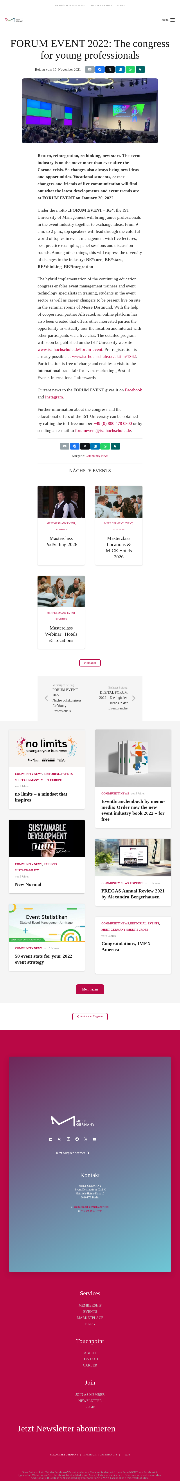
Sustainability (27, 870)
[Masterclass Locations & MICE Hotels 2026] (118, 501)
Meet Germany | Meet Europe (38, 780)
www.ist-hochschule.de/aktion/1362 (104, 356)
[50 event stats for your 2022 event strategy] (47, 923)
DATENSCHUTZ (108, 1454)
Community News (97, 455)
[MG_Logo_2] (72, 1121)
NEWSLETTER (90, 1401)
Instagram (54, 396)
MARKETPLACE (90, 1318)
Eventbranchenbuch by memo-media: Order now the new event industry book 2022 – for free (133, 810)
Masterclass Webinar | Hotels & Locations (61, 634)
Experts (50, 864)
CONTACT (90, 1359)
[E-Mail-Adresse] (94, 1139)
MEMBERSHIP (90, 1305)
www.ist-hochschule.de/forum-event (70, 349)
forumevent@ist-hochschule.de (103, 430)
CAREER (90, 1365)
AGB (127, 1454)
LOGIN (90, 1407)
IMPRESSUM (90, 1454)
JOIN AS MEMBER (90, 1394)
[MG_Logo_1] (14, 20)
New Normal (28, 884)
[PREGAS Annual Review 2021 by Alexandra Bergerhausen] (133, 857)
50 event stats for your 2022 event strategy (43, 959)
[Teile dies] (99, 69)
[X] (85, 1139)
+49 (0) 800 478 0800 (113, 423)
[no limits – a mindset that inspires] (47, 748)
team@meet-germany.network (91, 1206)
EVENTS (90, 1311)
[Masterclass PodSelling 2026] (61, 501)
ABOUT (90, 1353)
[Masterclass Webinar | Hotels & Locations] (61, 591)
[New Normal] (47, 838)
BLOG (90, 1324)
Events (67, 774)
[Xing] (59, 1139)
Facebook (133, 389)
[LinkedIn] (50, 1139)
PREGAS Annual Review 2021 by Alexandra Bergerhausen (133, 894)
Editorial (52, 774)
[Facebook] (77, 1139)
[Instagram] (68, 1139)
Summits (61, 529)
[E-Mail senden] (89, 69)
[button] (168, 19)
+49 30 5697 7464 (92, 1210)
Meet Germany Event (61, 523)
